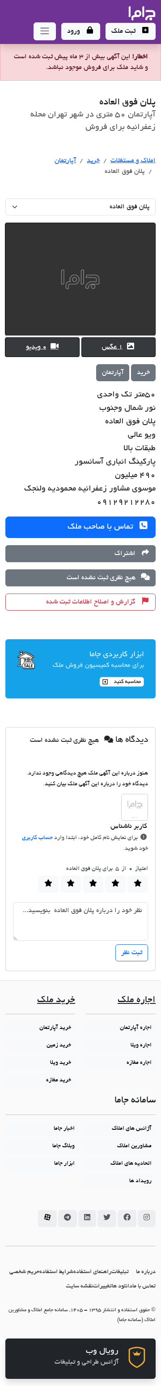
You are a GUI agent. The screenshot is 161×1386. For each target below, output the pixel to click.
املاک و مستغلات (133, 160)
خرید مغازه (58, 1080)
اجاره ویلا (141, 1045)
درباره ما (146, 1272)
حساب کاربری (37, 838)
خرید (93, 160)
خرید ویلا (60, 1063)
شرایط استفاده (56, 1272)
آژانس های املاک (132, 1129)
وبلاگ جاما (63, 1146)
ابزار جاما (64, 1164)
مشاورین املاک (134, 1146)
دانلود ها (122, 1286)
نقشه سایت (79, 1286)
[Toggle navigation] (45, 31)
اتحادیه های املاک (131, 1164)
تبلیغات (120, 1272)
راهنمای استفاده (92, 1272)
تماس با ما (144, 1286)
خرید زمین (59, 1045)
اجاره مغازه (139, 1063)
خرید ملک (56, 1000)
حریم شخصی (24, 1272)
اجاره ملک (137, 1000)
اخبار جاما (64, 1129)
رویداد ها (140, 1181)
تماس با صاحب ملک (102, 527)
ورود (74, 31)
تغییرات (102, 1286)
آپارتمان (65, 160)
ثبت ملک (124, 31)
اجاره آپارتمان (136, 1028)
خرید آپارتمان (55, 1028)
